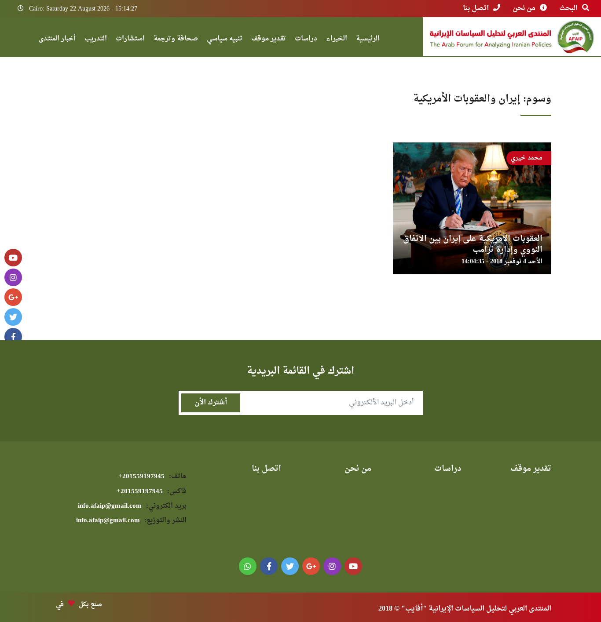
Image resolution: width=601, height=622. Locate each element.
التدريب (95, 39)
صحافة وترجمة (176, 39)
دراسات (306, 39)
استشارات (130, 39)
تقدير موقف (268, 39)
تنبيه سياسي (224, 39)
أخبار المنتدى (57, 39)
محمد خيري (526, 158)
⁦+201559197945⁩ (152, 476)
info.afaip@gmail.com (132, 506)
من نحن (524, 8)
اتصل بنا (476, 8)
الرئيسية (368, 39)
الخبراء (336, 39)
